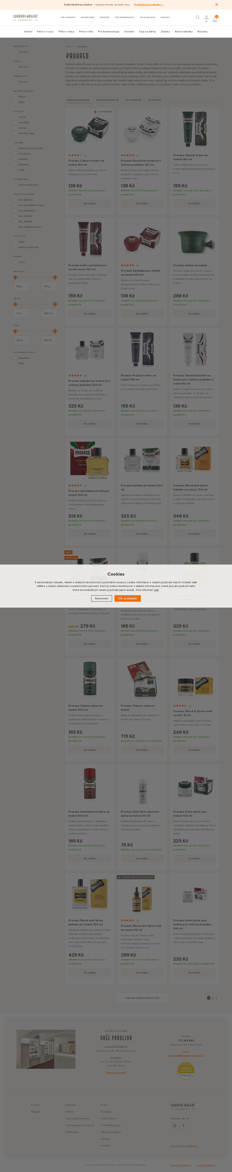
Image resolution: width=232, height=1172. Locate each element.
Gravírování (88, 17)
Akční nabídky (184, 31)
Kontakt (165, 17)
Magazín (105, 17)
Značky (165, 31)
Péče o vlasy (66, 31)
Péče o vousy (45, 31)
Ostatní (129, 31)
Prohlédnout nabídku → (149, 4)
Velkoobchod (147, 17)
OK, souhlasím (127, 598)
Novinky (203, 31)
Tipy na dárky (147, 31)
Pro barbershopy (125, 17)
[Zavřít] (216, 5)
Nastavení (101, 598)
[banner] (25, 17)
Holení (28, 31)
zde (156, 590)
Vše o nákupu (68, 17)
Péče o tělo (86, 31)
